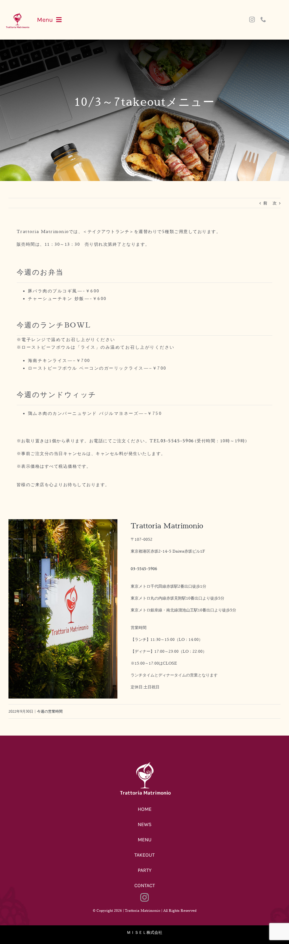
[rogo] (144, 763)
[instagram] (252, 19)
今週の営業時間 (50, 711)
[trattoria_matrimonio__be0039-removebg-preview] (17, 14)
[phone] (263, 19)
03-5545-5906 (177, 441)
